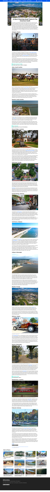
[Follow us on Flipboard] (3, 484)
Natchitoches (30, 399)
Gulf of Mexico (15, 240)
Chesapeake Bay (15, 335)
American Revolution (26, 55)
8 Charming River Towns (17, 377)
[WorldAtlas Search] (46, 1)
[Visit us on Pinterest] (7, 484)
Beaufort (14, 118)
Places (18, 447)
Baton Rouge (28, 150)
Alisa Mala (13, 447)
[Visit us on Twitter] (6, 484)
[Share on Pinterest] (16, 445)
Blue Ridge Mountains (33, 52)
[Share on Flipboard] (12, 445)
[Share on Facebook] (13, 445)
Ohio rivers (30, 428)
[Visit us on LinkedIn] (8, 484)
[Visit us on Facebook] (4, 484)
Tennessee (25, 428)
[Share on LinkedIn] (17, 445)
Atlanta (33, 307)
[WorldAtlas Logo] (6, 0)
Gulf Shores (19, 239)
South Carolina (26, 87)
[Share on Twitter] (15, 445)
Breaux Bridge (32, 150)
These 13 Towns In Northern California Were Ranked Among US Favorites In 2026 (8, 476)
